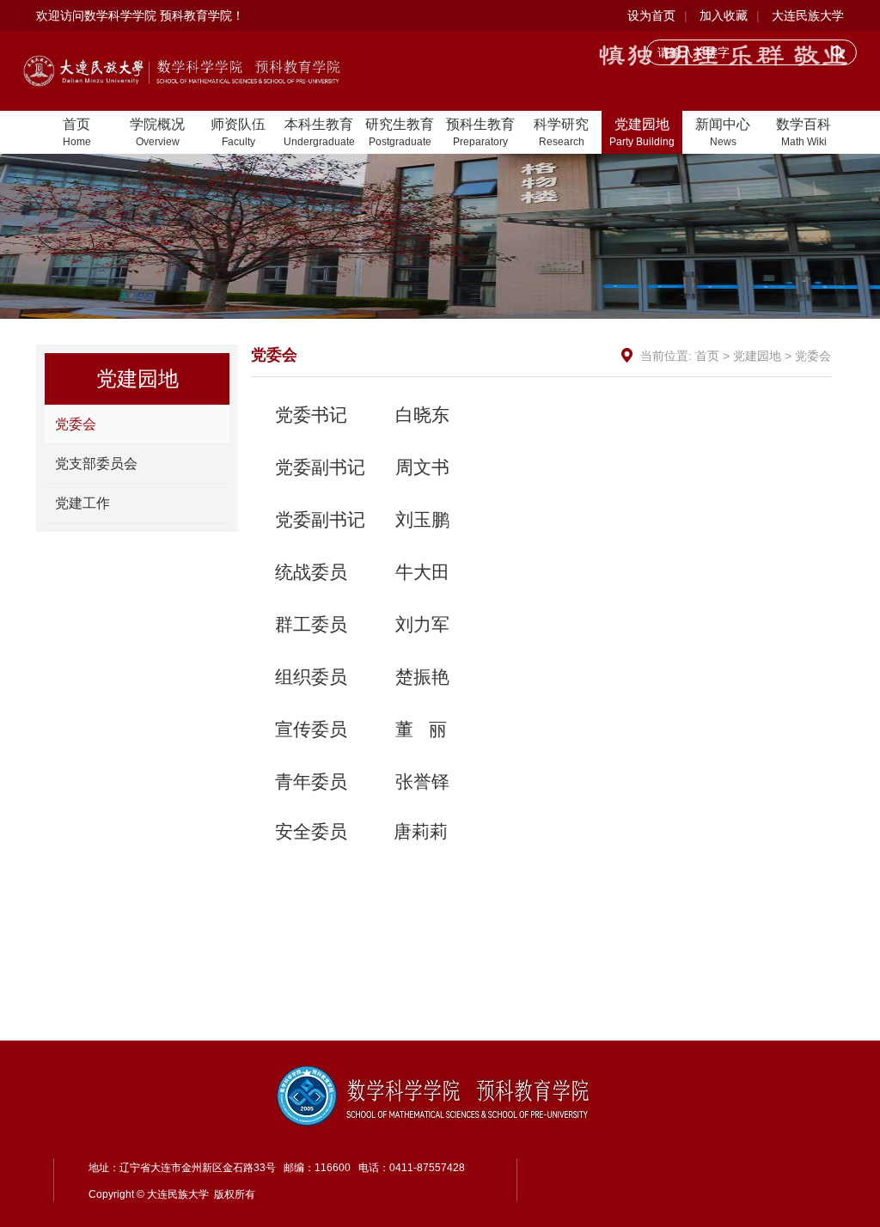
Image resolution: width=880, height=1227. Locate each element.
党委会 (75, 424)
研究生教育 (399, 132)
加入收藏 (724, 15)
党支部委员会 (96, 463)
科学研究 (561, 132)
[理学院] (187, 69)
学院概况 (157, 132)
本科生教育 (319, 132)
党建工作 (82, 503)
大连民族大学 (808, 15)
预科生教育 (480, 132)
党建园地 (642, 132)
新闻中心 (722, 132)
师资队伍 (238, 132)
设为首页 (651, 15)
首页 (77, 132)
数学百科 (803, 132)
